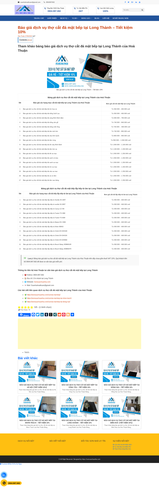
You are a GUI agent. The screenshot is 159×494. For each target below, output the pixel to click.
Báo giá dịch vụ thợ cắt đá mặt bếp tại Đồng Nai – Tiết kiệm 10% (122, 386)
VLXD (74, 18)
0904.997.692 (54, 11)
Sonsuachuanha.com (42, 282)
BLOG (97, 18)
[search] (142, 10)
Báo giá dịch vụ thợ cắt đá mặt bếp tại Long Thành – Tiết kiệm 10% (75, 29)
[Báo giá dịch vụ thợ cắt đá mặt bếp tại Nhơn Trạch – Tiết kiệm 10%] (37, 407)
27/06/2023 (28, 36)
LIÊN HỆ (106, 18)
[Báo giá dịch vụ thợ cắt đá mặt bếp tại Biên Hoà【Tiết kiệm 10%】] (122, 407)
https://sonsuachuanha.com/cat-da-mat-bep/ (43, 295)
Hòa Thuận (21, 36)
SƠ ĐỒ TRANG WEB (120, 18)
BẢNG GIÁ (85, 18)
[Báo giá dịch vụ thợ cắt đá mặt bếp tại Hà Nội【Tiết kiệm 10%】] (37, 371)
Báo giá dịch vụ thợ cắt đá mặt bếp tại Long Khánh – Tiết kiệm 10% (79, 421)
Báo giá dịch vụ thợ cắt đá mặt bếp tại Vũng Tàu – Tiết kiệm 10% (79, 386)
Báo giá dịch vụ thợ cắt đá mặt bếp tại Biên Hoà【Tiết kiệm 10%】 (122, 421)
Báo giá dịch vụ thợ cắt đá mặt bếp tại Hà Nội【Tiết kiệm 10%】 (37, 386)
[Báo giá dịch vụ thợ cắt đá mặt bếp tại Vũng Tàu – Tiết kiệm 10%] (79, 371)
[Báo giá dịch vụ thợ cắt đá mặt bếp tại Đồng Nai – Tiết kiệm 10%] (122, 371)
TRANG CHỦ (39, 18)
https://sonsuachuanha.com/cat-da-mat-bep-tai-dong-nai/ (48, 302)
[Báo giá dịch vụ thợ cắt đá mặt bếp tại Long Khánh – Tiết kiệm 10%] (79, 407)
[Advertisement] (79, 335)
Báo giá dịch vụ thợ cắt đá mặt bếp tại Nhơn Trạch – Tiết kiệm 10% (37, 421)
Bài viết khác (28, 358)
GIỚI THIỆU (52, 18)
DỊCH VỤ (64, 18)
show (29, 40)
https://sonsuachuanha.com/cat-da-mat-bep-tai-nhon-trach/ (49, 298)
